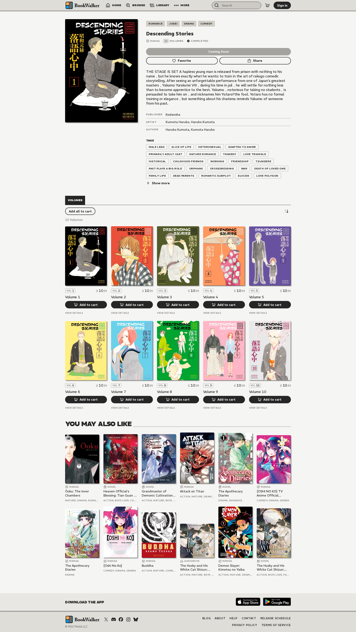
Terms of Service (276, 625)
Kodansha (173, 115)
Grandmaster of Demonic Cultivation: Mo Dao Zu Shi (157, 493)
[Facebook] (120, 619)
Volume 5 (256, 297)
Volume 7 (118, 391)
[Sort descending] (286, 211)
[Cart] (267, 5)
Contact (249, 618)
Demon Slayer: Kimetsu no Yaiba (231, 568)
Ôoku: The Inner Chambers (77, 493)
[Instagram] (128, 619)
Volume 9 (210, 391)
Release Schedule (275, 618)
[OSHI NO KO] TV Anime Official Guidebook (270, 493)
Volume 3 (164, 297)
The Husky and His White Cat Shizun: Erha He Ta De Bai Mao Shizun (197, 568)
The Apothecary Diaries (230, 493)
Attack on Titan (192, 491)
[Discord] (113, 619)
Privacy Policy (244, 625)
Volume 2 (118, 297)
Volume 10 (257, 391)
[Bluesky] (135, 619)
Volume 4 (210, 297)
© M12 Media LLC (76, 626)
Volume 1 (72, 297)
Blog (206, 618)
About (220, 618)
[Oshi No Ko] (112, 566)
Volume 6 (72, 391)
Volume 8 (164, 391)
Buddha (147, 566)
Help (234, 618)
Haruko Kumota (203, 122)
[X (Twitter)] (106, 619)
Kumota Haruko (177, 122)
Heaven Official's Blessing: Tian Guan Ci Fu (120, 493)
